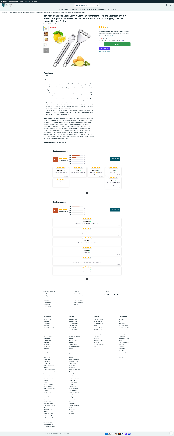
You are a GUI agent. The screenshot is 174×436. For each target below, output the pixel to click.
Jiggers (70, 407)
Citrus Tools (72, 409)
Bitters (45, 382)
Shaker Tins (72, 376)
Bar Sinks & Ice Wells (124, 327)
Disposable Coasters (49, 403)
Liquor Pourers (47, 353)
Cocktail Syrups (48, 386)
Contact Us (46, 300)
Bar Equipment (123, 316)
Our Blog (46, 296)
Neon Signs (96, 336)
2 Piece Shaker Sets (74, 378)
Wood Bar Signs (98, 334)
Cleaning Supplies (48, 424)
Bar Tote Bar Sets (73, 323)
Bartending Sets (73, 319)
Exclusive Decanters (79, 302)
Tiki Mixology (47, 346)
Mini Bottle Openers (74, 344)
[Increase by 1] (102, 43)
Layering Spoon (73, 397)
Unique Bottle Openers (74, 359)
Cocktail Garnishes (48, 384)
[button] (1, 1)
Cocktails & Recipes (103, 9)
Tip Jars (71, 411)
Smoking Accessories (49, 426)
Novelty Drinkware (48, 336)
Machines (121, 319)
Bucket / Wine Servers (49, 369)
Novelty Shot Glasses (49, 334)
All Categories (74, 9)
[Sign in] (167, 5)
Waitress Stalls (122, 353)
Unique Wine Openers (74, 369)
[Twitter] (118, 294)
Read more (110, 35)
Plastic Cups (47, 338)
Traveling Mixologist (74, 405)
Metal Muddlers (73, 390)
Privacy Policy (47, 306)
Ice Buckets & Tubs (48, 413)
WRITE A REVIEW (115, 158)
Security (121, 357)
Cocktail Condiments (49, 397)
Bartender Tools (73, 321)
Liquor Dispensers (123, 325)
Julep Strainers (72, 394)
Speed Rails (122, 323)
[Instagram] (104, 294)
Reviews (89, 9)
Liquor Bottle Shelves (99, 327)
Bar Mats (46, 407)
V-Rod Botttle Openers (74, 334)
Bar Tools (71, 316)
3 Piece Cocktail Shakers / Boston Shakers (73, 382)
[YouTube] (111, 294)
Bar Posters (97, 342)
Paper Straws (47, 399)
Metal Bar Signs (98, 332)
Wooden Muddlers (73, 388)
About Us (113, 9)
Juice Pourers (47, 355)
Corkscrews (72, 367)
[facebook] (114, 294)
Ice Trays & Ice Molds (49, 415)
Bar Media (71, 413)
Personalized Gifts (78, 296)
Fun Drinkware (47, 344)
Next (38, 1)
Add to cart (117, 44)
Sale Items (76, 304)
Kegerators (121, 344)
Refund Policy (47, 304)
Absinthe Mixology (48, 422)
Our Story (46, 293)
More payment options (104, 51)
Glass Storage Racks (124, 342)
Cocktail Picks (47, 401)
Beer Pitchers (47, 357)
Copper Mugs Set (78, 300)
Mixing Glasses (72, 386)
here (28, 1)
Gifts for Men (77, 298)
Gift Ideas (82, 9)
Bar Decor (96, 316)
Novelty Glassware (48, 332)
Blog (94, 9)
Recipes (46, 298)
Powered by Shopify (64, 433)
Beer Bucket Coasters (49, 405)
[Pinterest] (108, 294)
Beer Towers (47, 359)
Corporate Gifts (78, 293)
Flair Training (72, 403)
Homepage (4, 12)
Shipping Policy (47, 302)
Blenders (121, 321)
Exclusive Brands (63, 9)
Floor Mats (121, 350)
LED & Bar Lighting (98, 330)
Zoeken (98, 5)
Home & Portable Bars (124, 355)
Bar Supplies (47, 316)
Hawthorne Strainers (74, 392)
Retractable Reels (73, 361)
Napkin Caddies (48, 376)
